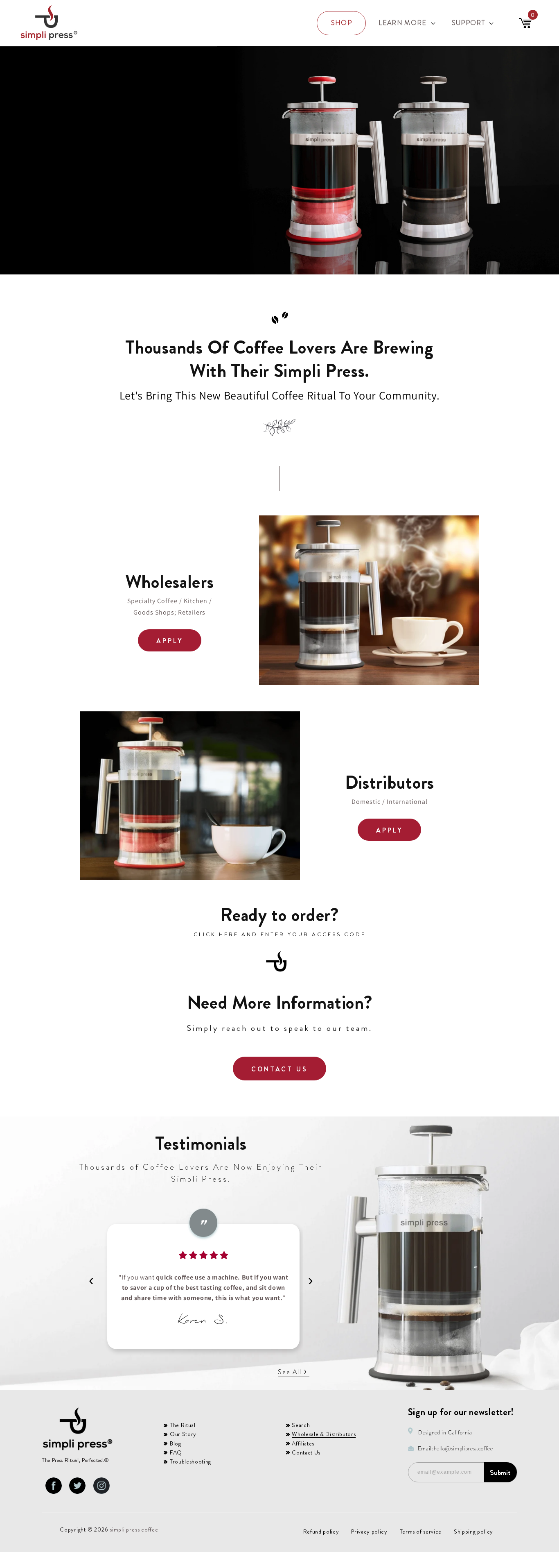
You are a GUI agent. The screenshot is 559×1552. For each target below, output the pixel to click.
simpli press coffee (134, 1529)
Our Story (183, 1434)
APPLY (169, 641)
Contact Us (306, 1452)
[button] (406, 23)
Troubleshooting (190, 1461)
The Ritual (183, 1425)
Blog (175, 1443)
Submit (500, 1472)
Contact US (279, 1069)
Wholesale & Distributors (324, 1434)
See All (292, 1372)
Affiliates (303, 1443)
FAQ (176, 1452)
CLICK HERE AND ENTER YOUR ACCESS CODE (280, 934)
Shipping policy (473, 1531)
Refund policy (321, 1531)
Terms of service (421, 1531)
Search (301, 1425)
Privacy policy (369, 1531)
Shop (341, 22)
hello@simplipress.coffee (463, 1448)
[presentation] (91, 1280)
